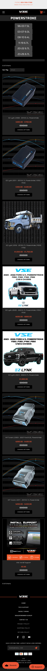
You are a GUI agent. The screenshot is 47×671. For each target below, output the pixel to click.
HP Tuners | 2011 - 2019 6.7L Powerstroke (23, 500)
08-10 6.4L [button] (23, 37)
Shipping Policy (23, 628)
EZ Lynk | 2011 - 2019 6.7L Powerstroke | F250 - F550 (23, 181)
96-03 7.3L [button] (23, 26)
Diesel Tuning (23, 611)
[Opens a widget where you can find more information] (37, 667)
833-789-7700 (26, 2)
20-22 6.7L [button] (23, 48)
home (23, 603)
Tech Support (23, 607)
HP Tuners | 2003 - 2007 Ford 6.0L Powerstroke (23, 437)
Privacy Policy (23, 624)
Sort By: (5, 70)
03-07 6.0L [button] (23, 32)
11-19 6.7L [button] (23, 43)
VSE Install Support (23, 562)
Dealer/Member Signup (23, 615)
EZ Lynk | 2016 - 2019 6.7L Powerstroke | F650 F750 (23, 246)
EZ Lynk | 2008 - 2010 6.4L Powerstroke (23, 118)
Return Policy (23, 632)
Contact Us (23, 620)
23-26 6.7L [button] (24, 54)
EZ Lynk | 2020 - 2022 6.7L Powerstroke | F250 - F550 (23, 311)
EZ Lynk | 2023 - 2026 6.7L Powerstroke (23, 375)
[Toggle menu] (6, 12)
